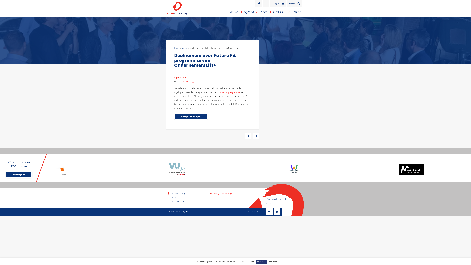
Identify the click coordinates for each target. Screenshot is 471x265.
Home (177, 48)
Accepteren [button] (261, 261)
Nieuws (233, 12)
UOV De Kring (187, 81)
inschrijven (19, 174)
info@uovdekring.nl (223, 193)
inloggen (276, 3)
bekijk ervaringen (191, 116)
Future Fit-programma (229, 92)
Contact (297, 12)
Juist (187, 211)
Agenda (249, 12)
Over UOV (279, 12)
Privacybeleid (254, 211)
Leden (263, 12)
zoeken (292, 3)
